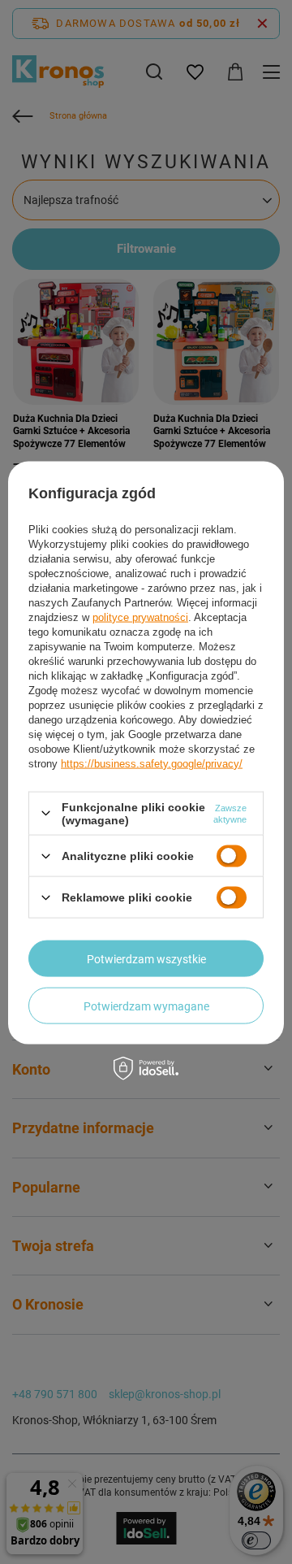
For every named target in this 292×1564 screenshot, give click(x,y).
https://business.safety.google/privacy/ (152, 763)
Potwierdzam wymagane (146, 1005)
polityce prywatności (140, 616)
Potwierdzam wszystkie (146, 958)
